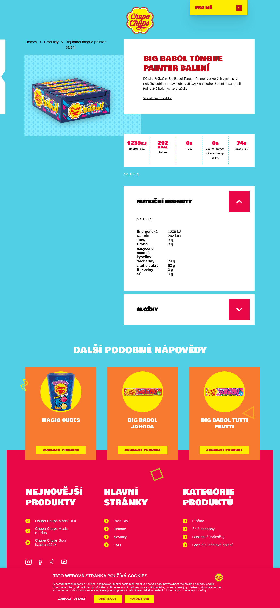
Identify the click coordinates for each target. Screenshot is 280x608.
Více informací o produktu (157, 98)
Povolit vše (139, 598)
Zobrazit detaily (71, 598)
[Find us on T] (52, 562)
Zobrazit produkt (61, 450)
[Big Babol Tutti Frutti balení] (3, 76)
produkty (51, 42)
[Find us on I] (28, 562)
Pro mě (203, 8)
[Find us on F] (40, 562)
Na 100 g (131, 174)
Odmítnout (107, 598)
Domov (31, 42)
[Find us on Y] (64, 562)
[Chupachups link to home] (140, 20)
